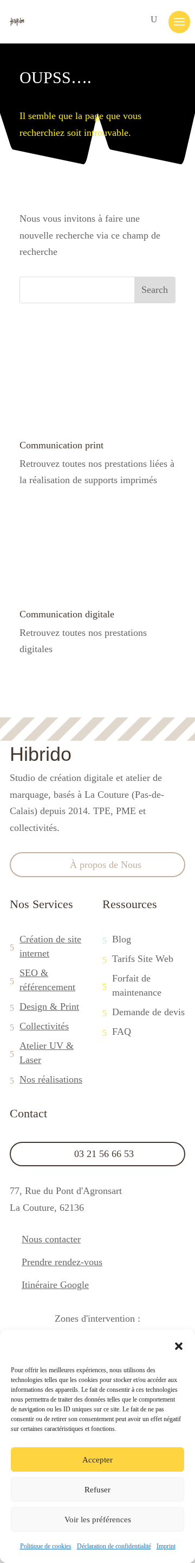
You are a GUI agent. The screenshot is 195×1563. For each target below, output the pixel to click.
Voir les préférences (97, 1519)
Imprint (166, 1546)
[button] (178, 1346)
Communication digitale (67, 614)
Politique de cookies (46, 1546)
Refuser (97, 1489)
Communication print (61, 445)
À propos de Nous (105, 864)
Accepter (97, 1459)
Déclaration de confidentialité (114, 1546)
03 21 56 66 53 (104, 1153)
